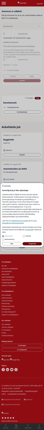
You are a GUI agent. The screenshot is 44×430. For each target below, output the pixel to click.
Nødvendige (9, 236)
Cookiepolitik (29, 230)
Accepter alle (32, 243)
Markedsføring (9, 239)
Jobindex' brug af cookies (19, 221)
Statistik (28, 236)
